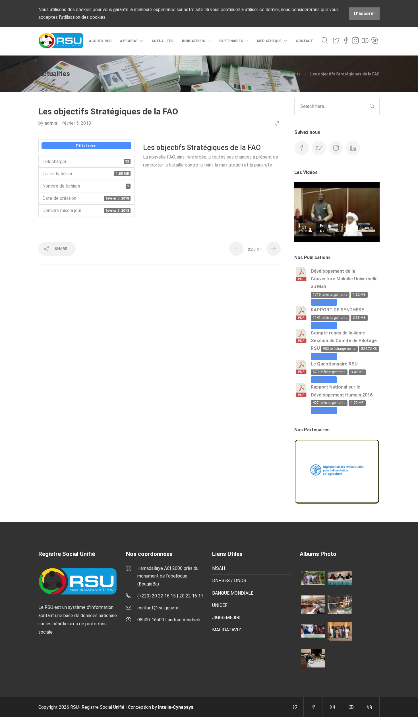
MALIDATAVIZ (226, 629)
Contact (304, 41)
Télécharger (86, 145)
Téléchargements (284, 74)
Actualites (162, 41)
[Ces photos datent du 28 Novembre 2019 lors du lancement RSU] (340, 577)
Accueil (251, 74)
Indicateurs (193, 41)
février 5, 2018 (76, 123)
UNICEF (219, 605)
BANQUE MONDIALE (232, 593)
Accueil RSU (100, 41)
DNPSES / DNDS (229, 580)
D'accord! (364, 13)
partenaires (231, 41)
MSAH (218, 568)
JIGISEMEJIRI (226, 617)
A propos (128, 41)
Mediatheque (269, 41)
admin (51, 123)
